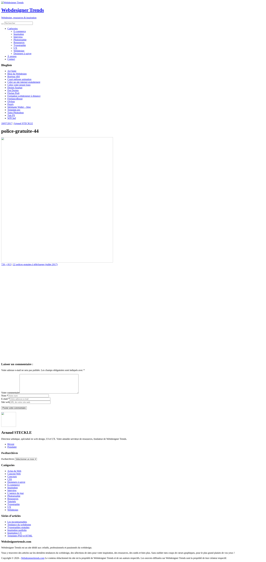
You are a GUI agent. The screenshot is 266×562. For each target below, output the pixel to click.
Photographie (20, 39)
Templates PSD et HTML (19, 535)
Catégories (12, 28)
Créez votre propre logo (18, 85)
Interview (18, 37)
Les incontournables (17, 522)
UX (15, 48)
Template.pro (13, 110)
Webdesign (19, 50)
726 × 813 (6, 264)
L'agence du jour (15, 493)
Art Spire (11, 71)
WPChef (11, 118)
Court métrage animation (19, 79)
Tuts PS (11, 115)
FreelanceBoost (14, 98)
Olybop (11, 101)
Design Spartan (14, 87)
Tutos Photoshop (15, 112)
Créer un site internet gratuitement (23, 82)
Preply (10, 104)
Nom (3, 395)
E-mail (4, 399)
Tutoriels (11, 501)
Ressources (19, 42)
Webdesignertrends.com (32, 558)
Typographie (20, 45)
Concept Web (14, 473)
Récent (10, 444)
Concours (12, 476)
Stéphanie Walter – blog (19, 107)
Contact (11, 59)
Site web (5, 402)
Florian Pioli (13, 93)
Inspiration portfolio (17, 530)
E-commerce (20, 31)
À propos (11, 56)
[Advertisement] (93, 313)
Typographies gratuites (18, 527)
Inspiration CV (14, 533)
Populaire (12, 447)
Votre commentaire (10, 392)
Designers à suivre (22, 53)
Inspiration (19, 34)
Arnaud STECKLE (23, 123)
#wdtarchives (7, 459)
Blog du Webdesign (17, 73)
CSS (9, 479)
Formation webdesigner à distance (23, 96)
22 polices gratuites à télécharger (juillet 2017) (35, 264)
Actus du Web (14, 471)
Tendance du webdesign (19, 524)
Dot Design (13, 90)
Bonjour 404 (13, 76)
